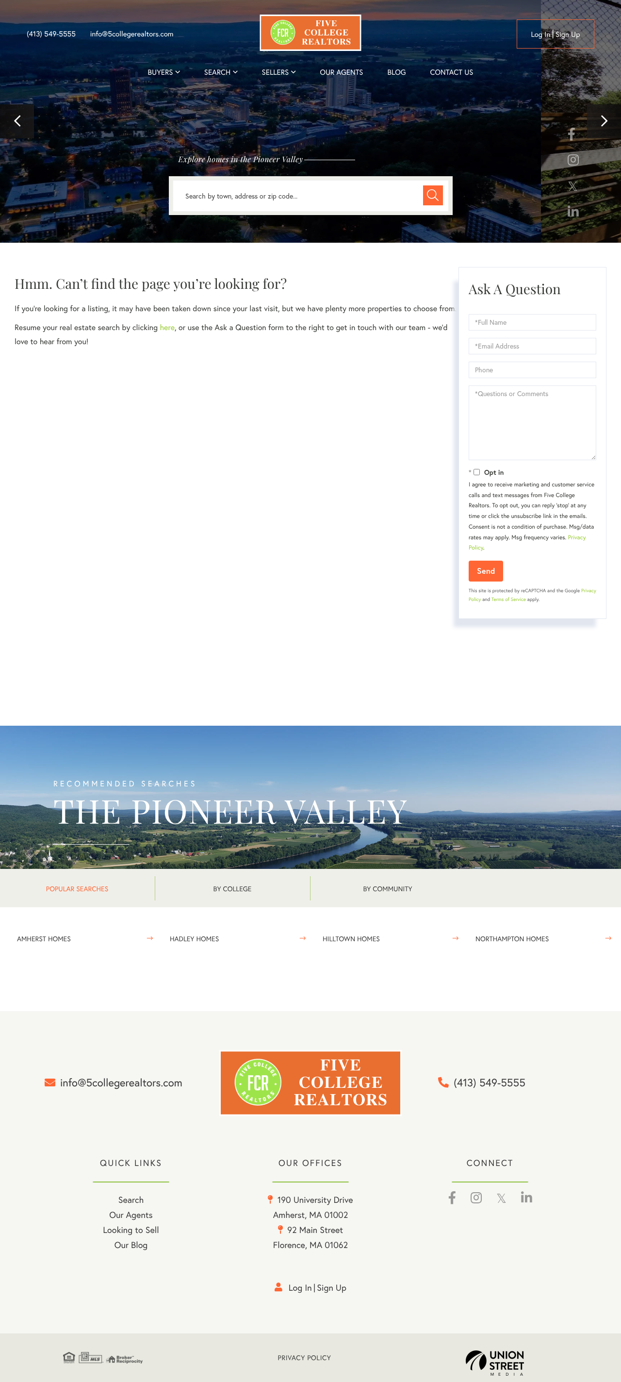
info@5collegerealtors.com (132, 34)
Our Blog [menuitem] (131, 1244)
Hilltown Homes (351, 938)
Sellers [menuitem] (275, 72)
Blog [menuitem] (396, 72)
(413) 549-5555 (51, 34)
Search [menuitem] (217, 72)
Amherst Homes (44, 938)
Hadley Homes (194, 938)
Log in (540, 34)
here (167, 327)
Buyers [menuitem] (160, 72)
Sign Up (568, 34)
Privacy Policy (304, 1357)
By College (232, 888)
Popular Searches (77, 888)
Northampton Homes (512, 938)
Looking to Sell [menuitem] (131, 1229)
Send (486, 571)
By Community (387, 888)
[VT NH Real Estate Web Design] (512, 1363)
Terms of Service (508, 599)
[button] (17, 121)
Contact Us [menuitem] (452, 72)
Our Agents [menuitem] (341, 72)
